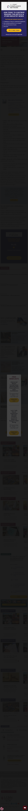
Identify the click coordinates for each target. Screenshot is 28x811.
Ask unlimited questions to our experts (12, 23)
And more (6, 26)
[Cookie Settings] (2, 808)
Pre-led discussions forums (10, 24)
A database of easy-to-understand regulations (14, 21)
